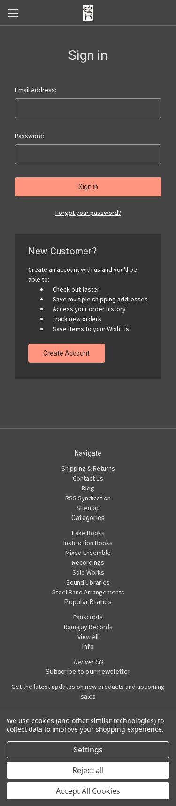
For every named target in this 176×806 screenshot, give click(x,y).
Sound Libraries (88, 582)
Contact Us (88, 478)
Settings (88, 749)
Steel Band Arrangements (88, 592)
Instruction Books (88, 542)
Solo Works (88, 572)
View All (88, 636)
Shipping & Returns (88, 468)
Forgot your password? (88, 212)
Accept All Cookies (88, 791)
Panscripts (88, 617)
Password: (29, 136)
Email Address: (35, 90)
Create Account (66, 353)
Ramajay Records (88, 627)
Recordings (88, 562)
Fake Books (88, 533)
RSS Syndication (88, 498)
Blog (88, 488)
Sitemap (88, 508)
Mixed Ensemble (88, 552)
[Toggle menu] (13, 13)
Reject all (88, 770)
